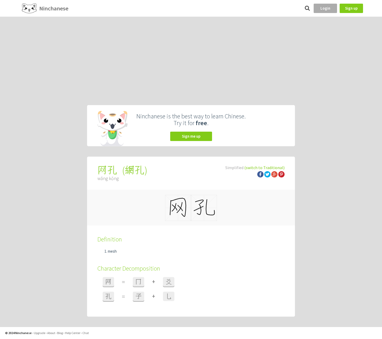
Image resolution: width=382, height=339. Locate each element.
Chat (85, 333)
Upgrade (39, 333)
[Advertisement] (191, 55)
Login (325, 8)
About (51, 333)
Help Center (72, 333)
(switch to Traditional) (264, 167)
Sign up (351, 8)
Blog (60, 333)
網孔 (134, 170)
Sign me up (191, 136)
